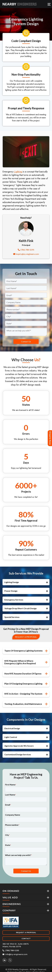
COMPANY (9, 910)
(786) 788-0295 (27, 249)
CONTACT (26, 938)
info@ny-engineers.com (16, 954)
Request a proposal (26, 637)
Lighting (18, 171)
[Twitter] (10, 960)
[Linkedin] (4, 960)
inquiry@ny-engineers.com (27, 254)
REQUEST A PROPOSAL (26, 932)
